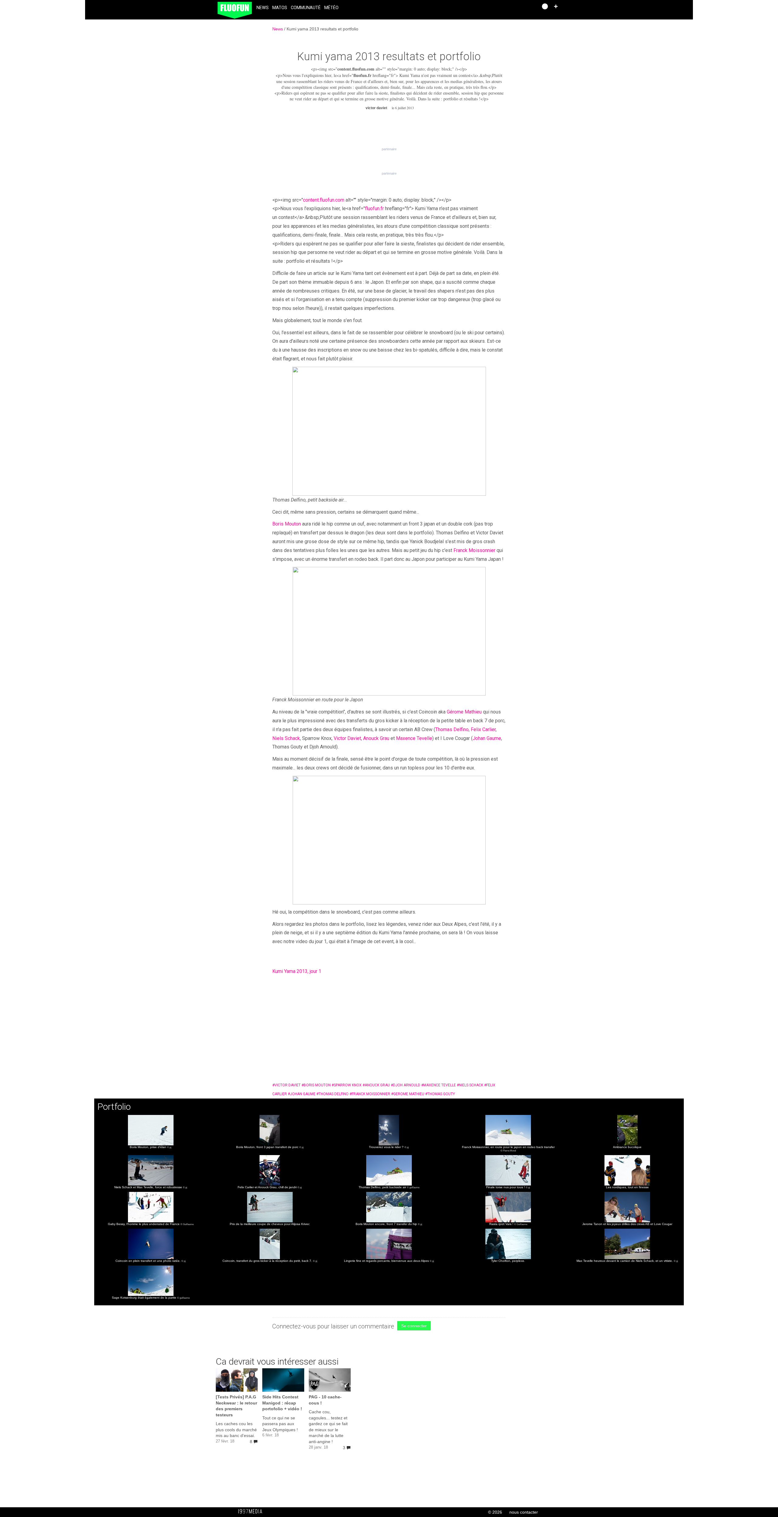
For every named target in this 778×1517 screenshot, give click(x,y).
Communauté (306, 7)
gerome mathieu (407, 1094)
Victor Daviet (347, 738)
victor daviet (286, 1085)
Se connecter (414, 1325)
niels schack (470, 1085)
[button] (556, 6)
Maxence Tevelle (414, 738)
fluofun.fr (362, 75)
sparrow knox (347, 1085)
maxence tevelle (438, 1085)
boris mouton (316, 1085)
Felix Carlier (483, 729)
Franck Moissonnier (474, 550)
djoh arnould (405, 1085)
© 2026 (495, 1512)
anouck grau (376, 1085)
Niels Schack (286, 738)
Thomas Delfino (452, 729)
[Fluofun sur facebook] (520, 8)
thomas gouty (440, 1094)
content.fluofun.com (355, 69)
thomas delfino (332, 1094)
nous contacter (523, 1512)
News (262, 7)
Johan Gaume (487, 738)
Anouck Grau (376, 738)
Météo (331, 7)
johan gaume (301, 1094)
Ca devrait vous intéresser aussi (277, 1361)
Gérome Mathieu (464, 712)
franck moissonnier (369, 1094)
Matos (279, 7)
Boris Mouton (286, 524)
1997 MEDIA (252, 1511)
